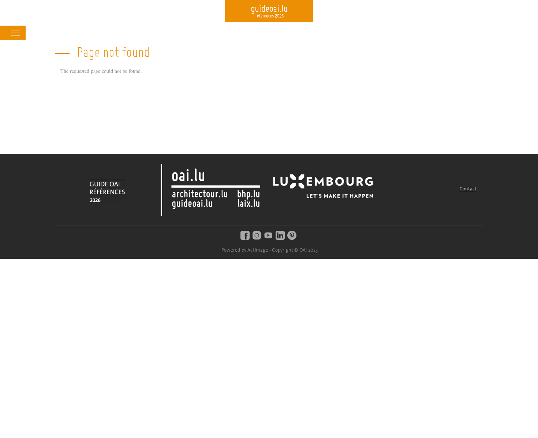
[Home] (269, 12)
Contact (468, 189)
